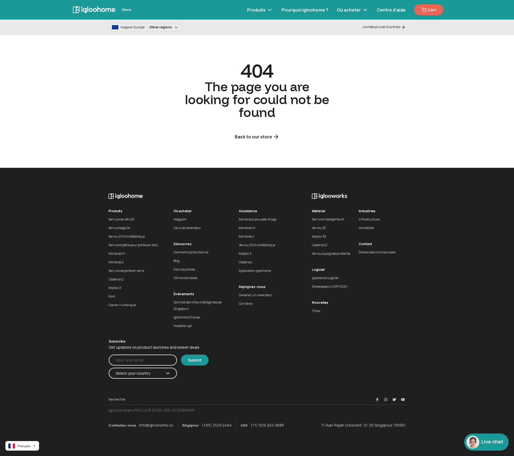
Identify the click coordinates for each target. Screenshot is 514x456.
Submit (195, 360)
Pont (111, 296)
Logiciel (318, 269)
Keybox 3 (114, 288)
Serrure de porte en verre (126, 270)
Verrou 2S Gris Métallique (126, 236)
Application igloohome (255, 270)
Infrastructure (369, 219)
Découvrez (182, 244)
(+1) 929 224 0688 (267, 425)
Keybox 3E (319, 236)
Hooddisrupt (182, 326)
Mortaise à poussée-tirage (258, 219)
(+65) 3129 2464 (217, 425)
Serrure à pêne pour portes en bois (133, 245)
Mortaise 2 (116, 262)
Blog (176, 261)
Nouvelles (320, 302)
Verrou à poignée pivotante (331, 253)
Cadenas (245, 262)
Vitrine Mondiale (185, 278)
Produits (256, 10)
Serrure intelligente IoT (328, 219)
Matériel (318, 211)
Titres (316, 311)
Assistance (248, 211)
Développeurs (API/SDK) (329, 286)
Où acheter (349, 10)
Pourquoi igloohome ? (305, 10)
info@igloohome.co (156, 425)
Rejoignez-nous (252, 286)
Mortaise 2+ (117, 253)
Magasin (180, 219)
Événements (183, 294)
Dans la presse (184, 269)
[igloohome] (94, 10)
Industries (367, 211)
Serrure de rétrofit (121, 219)
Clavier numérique (122, 305)
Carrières (245, 303)
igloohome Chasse (186, 317)
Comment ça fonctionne (190, 252)
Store (126, 9)
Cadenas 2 (116, 279)
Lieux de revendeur (187, 228)
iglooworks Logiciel (325, 278)
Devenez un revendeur (255, 295)
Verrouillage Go (119, 228)
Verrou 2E (319, 228)
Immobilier (366, 228)
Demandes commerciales (377, 252)
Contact (365, 244)
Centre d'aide (391, 10)
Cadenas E (319, 245)
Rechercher (117, 399)
